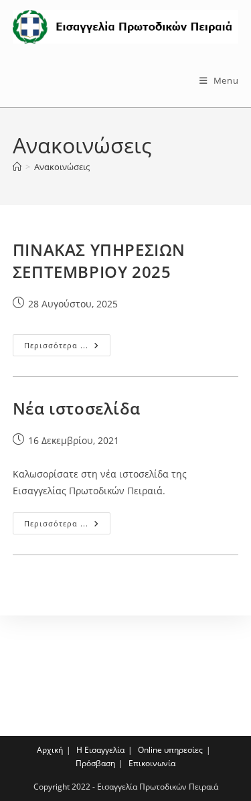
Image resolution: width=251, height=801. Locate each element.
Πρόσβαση (95, 763)
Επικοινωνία (152, 763)
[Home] (17, 167)
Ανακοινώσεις (62, 167)
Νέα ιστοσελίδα (76, 408)
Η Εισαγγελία (100, 749)
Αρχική (50, 749)
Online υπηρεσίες (170, 749)
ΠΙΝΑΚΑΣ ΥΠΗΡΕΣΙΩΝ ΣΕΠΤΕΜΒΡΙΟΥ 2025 (99, 260)
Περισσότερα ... (67, 347)
